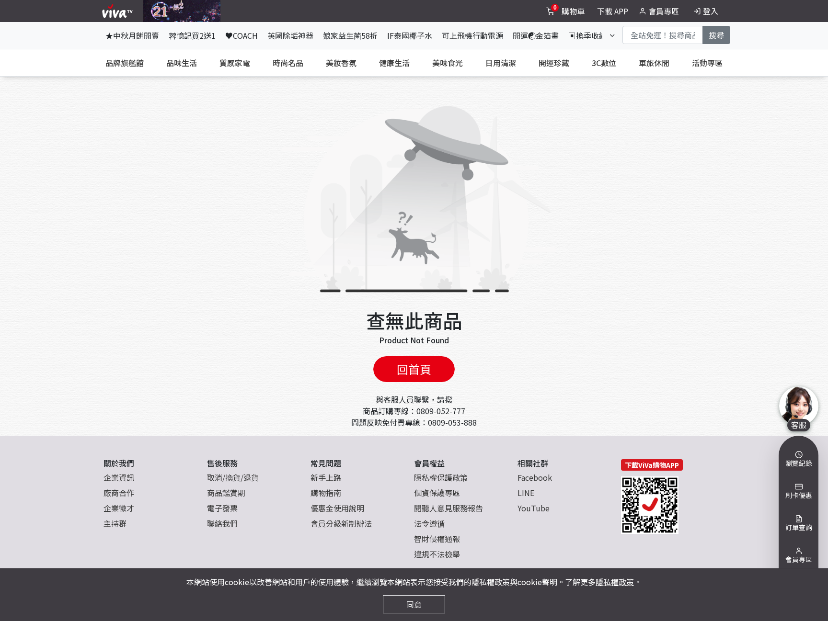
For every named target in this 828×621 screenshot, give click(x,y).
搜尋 (716, 35)
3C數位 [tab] (604, 62)
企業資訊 (119, 477)
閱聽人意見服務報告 (448, 508)
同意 (414, 604)
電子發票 (222, 508)
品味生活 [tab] (181, 62)
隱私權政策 (615, 581)
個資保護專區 (437, 492)
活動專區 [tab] (707, 62)
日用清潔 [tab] (500, 62)
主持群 (115, 523)
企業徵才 (119, 508)
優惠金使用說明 (337, 508)
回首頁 (414, 369)
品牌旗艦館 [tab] (124, 62)
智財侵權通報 (437, 538)
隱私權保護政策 (441, 477)
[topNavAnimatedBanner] (181, 11)
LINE (526, 492)
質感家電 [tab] (234, 62)
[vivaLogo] (119, 11)
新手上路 (325, 477)
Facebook (535, 477)
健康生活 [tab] (394, 62)
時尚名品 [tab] (288, 62)
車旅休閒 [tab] (654, 62)
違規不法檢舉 (437, 554)
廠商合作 (119, 492)
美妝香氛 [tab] (341, 62)
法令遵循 (429, 523)
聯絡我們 (222, 523)
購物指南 (325, 492)
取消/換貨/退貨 (233, 477)
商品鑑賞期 (226, 492)
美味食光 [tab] (447, 62)
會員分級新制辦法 (341, 523)
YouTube (534, 508)
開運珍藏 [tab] (554, 62)
